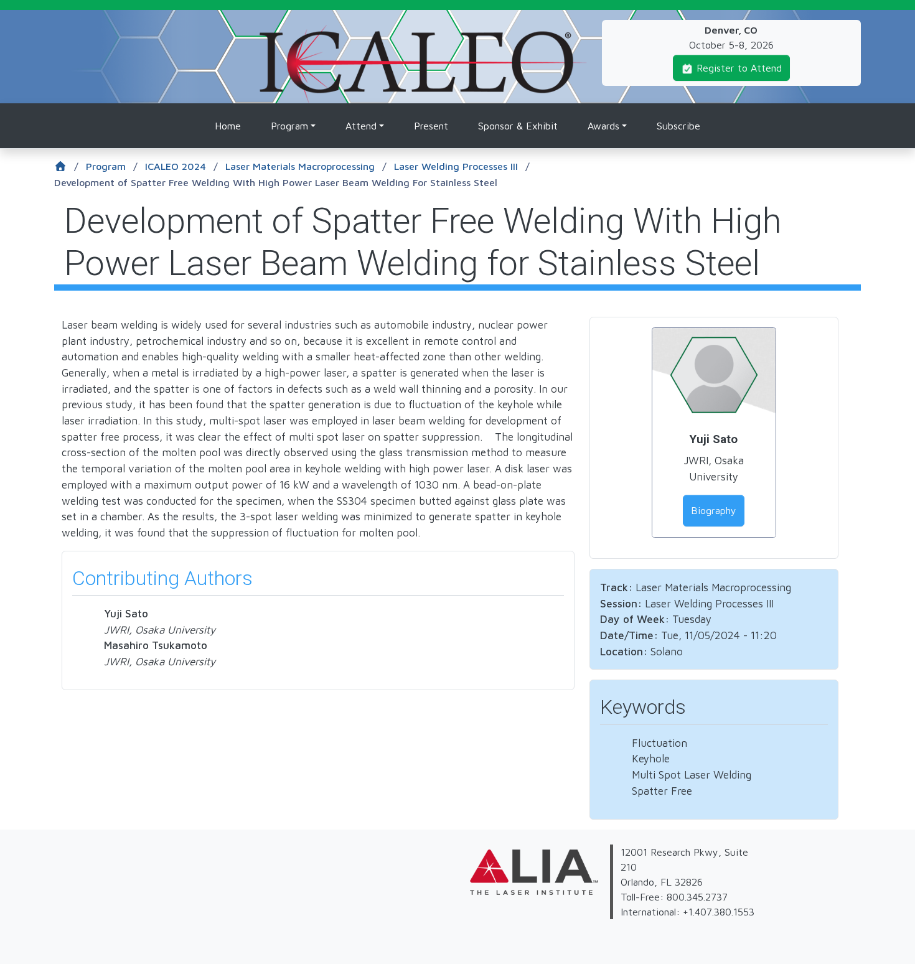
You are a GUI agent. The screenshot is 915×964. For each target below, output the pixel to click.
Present (431, 125)
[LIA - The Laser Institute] (466, 902)
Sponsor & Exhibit (518, 125)
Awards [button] (603, 125)
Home (228, 125)
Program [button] (289, 125)
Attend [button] (361, 125)
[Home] (423, 32)
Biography (713, 510)
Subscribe (678, 125)
